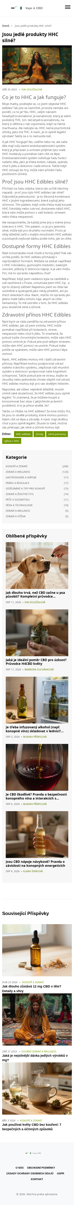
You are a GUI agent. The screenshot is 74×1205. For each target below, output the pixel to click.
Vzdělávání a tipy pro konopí (25, 488)
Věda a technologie (19, 505)
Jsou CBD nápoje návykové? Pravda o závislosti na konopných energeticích (35, 863)
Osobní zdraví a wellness (39, 1051)
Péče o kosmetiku (18, 499)
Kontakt (37, 1179)
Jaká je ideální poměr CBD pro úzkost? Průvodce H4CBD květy (36, 662)
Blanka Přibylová (35, 736)
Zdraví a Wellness (18, 510)
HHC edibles (23, 434)
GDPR (60, 1173)
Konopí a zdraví (16, 466)
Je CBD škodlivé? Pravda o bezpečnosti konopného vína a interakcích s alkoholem (36, 796)
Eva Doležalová (32, 89)
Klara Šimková (33, 871)
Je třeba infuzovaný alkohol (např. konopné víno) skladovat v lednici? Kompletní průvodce (33, 729)
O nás (20, 1167)
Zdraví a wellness (18, 471)
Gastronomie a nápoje (21, 477)
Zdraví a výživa (16, 516)
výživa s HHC (11, 441)
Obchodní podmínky (41, 1167)
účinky (39, 434)
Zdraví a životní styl (20, 494)
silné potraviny (57, 434)
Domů (5, 25)
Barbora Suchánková (39, 669)
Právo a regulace (17, 483)
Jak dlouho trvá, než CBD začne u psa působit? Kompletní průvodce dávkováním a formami (35, 594)
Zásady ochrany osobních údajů (29, 1173)
